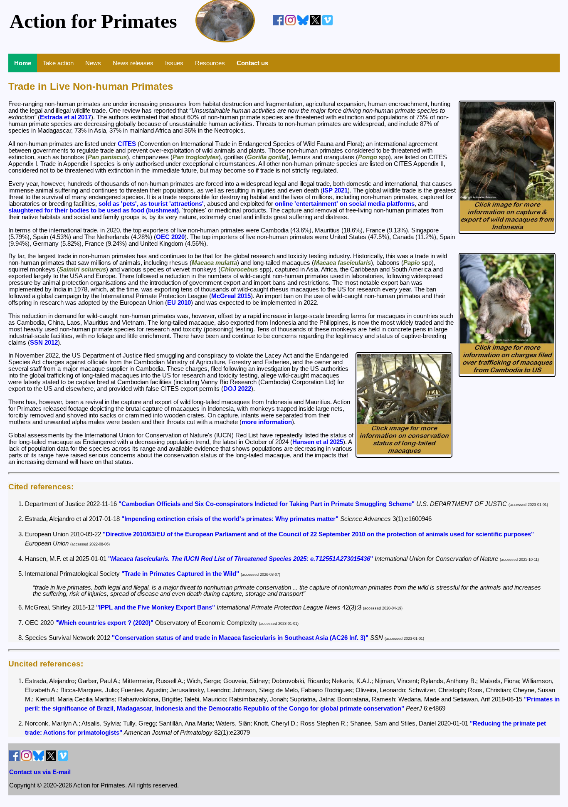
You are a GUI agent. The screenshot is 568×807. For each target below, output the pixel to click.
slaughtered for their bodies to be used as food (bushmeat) (93, 210)
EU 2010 (179, 302)
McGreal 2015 (231, 296)
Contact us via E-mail (40, 772)
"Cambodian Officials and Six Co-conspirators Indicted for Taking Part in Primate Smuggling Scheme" (267, 504)
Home (22, 63)
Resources (210, 63)
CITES (127, 144)
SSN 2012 (44, 342)
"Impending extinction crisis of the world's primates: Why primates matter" (229, 519)
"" (240, 558)
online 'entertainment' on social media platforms (345, 203)
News (93, 63)
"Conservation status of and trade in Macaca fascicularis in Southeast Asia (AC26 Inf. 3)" (240, 637)
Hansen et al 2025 (317, 442)
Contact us (252, 63)
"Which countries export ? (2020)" (104, 622)
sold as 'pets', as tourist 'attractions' (151, 203)
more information (267, 422)
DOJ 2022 (237, 388)
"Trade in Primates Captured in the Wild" (180, 573)
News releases (133, 63)
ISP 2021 (335, 190)
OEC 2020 (170, 237)
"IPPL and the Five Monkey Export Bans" (155, 607)
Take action (58, 63)
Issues (174, 63)
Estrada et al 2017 (65, 117)
